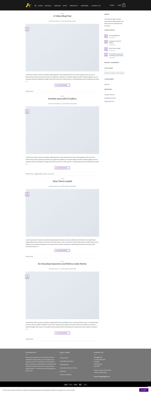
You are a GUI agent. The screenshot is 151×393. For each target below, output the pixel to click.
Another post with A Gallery (62, 98)
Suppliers (84, 5)
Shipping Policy (64, 364)
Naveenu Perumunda (70, 21)
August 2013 (108, 101)
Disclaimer (63, 371)
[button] (112, 5)
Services (57, 5)
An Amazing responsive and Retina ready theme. (62, 263)
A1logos (48, 5)
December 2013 (109, 98)
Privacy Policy (64, 358)
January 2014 (108, 94)
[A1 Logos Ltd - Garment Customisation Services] (29, 5)
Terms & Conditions (66, 374)
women (52, 174)
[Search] (35, 5)
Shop (65, 5)
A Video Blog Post (62, 16)
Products (74, 5)
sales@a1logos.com (104, 376)
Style (62, 13)
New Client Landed (62, 181)
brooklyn (40, 174)
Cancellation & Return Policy (68, 368)
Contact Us (95, 5)
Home (40, 5)
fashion (45, 174)
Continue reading (62, 85)
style (48, 174)
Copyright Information (66, 361)
